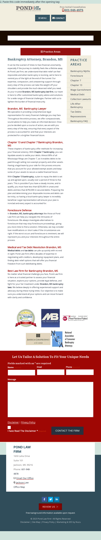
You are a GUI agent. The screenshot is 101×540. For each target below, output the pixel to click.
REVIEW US (49, 506)
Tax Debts (75, 111)
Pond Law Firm (44, 518)
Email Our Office (25, 478)
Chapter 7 (75, 80)
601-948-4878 (73, 10)
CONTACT (60, 18)
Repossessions (78, 116)
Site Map (36, 522)
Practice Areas (51, 51)
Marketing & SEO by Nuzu (69, 522)
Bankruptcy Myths (80, 71)
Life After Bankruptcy (76, 105)
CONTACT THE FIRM (67, 430)
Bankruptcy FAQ (79, 121)
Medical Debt (77, 94)
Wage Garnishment (80, 89)
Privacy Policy (28, 422)
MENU (44, 18)
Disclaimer (13, 422)
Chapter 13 (76, 85)
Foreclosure (76, 75)
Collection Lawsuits (80, 99)
